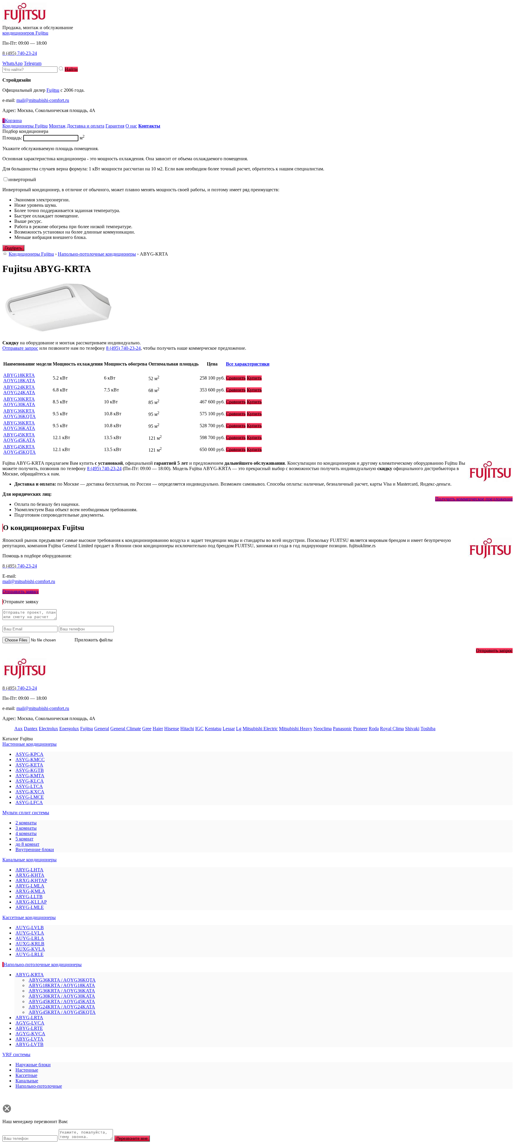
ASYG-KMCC (30, 759)
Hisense (171, 728)
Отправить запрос (494, 650)
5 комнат (24, 838)
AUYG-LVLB (29, 927)
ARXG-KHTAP (31, 880)
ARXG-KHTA (29, 875)
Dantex (31, 728)
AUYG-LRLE (29, 954)
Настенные (26, 1069)
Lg (238, 728)
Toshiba (428, 728)
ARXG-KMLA (30, 891)
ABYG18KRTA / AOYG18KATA (62, 985)
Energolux (69, 728)
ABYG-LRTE (29, 1028)
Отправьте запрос (20, 348)
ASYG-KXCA (29, 791)
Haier (158, 728)
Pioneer (360, 728)
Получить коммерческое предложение (474, 498)
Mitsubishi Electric (260, 728)
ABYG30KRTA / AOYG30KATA (62, 996)
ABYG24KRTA (19, 390)
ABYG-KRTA (29, 974)
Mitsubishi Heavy (295, 728)
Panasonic (342, 728)
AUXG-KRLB (29, 943)
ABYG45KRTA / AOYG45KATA (62, 1001)
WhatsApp (12, 63)
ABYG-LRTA (29, 1017)
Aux (18, 728)
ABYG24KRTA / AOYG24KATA (62, 1006)
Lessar (229, 728)
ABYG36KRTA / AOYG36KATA (62, 990)
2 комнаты (26, 822)
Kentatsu (213, 728)
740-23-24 (19, 53)
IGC (199, 728)
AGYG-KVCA (30, 1033)
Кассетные (26, 1075)
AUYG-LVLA (29, 932)
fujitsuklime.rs (362, 545)
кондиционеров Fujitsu (25, 32)
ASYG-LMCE (29, 797)
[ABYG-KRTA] (58, 332)
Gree (146, 728)
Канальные (26, 1080)
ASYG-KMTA (29, 775)
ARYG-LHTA (29, 869)
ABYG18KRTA (19, 378)
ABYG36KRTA (19, 413)
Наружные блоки (33, 1064)
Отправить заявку (20, 591)
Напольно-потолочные (38, 1086)
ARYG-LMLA (29, 885)
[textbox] (30, 69)
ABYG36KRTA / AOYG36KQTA (62, 980)
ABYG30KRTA (19, 402)
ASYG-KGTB (29, 770)
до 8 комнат (27, 844)
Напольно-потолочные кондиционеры (97, 254)
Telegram (32, 63)
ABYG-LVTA (29, 1039)
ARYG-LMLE (29, 907)
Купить (254, 377)
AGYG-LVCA (29, 1022)
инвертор (22, 179)
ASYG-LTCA (29, 786)
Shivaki (412, 728)
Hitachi (187, 728)
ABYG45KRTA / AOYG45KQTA (62, 1012)
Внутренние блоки (34, 849)
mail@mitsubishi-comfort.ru (42, 100)
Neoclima (323, 728)
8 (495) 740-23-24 (123, 348)
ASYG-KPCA (29, 754)
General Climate (125, 728)
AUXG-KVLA (30, 949)
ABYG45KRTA (19, 437)
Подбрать (13, 248)
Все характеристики (247, 363)
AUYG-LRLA (29, 938)
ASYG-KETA (29, 764)
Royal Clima (392, 728)
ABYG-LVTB (29, 1044)
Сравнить (236, 377)
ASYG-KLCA (29, 781)
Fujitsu (52, 90)
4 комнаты (26, 833)
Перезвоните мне (132, 1138)
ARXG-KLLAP (31, 901)
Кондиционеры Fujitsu (31, 254)
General (101, 728)
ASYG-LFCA (29, 802)
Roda (374, 728)
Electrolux (48, 728)
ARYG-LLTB (29, 896)
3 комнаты (26, 828)
